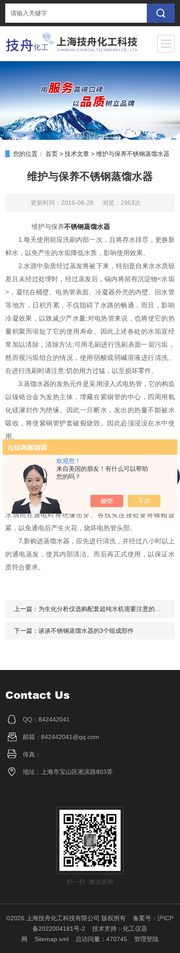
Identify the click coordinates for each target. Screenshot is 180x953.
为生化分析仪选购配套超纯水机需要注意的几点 (102, 608)
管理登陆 (146, 939)
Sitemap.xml (52, 939)
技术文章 (77, 153)
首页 (51, 153)
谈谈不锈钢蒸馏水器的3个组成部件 (86, 630)
